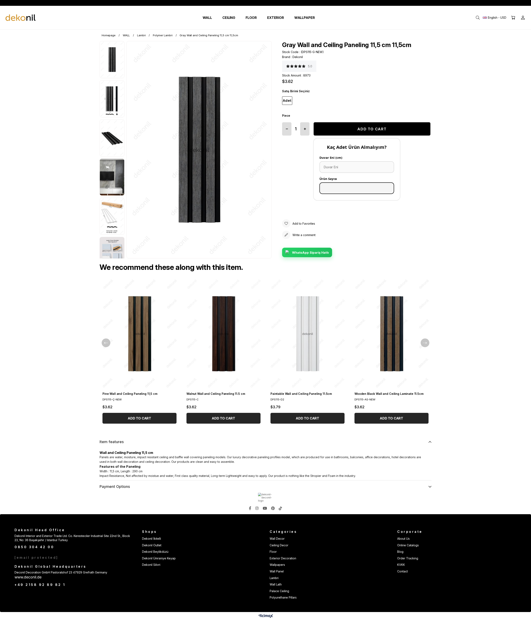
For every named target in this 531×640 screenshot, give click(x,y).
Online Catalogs (408, 545)
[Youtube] (265, 508)
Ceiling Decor (279, 545)
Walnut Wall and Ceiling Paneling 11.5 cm (215, 393)
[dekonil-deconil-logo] (265, 497)
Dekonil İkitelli (151, 538)
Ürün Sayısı (328, 179)
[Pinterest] (273, 508)
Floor (273, 551)
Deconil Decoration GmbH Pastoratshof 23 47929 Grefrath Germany (61, 572)
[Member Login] (523, 17)
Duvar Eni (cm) (330, 157)
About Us (403, 538)
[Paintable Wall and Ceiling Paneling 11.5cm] (307, 334)
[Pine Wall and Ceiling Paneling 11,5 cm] (139, 334)
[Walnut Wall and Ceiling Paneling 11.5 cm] (223, 334)
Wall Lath (276, 584)
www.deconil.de (28, 577)
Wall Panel (277, 571)
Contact (402, 571)
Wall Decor (277, 538)
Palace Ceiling (279, 591)
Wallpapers (277, 564)
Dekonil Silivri (151, 564)
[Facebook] (250, 508)
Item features (112, 442)
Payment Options (115, 486)
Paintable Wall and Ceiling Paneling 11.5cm (301, 393)
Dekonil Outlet (151, 545)
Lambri (274, 578)
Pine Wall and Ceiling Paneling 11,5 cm (129, 393)
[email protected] (36, 557)
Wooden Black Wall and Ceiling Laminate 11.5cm (389, 393)
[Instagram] (257, 508)
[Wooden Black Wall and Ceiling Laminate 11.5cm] (391, 334)
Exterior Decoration (283, 558)
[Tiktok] (280, 508)
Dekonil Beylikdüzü (155, 551)
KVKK (401, 564)
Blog (400, 551)
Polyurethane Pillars (283, 597)
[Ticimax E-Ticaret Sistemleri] (265, 616)
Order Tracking (407, 558)
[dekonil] (20, 17)
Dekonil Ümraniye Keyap (159, 558)
